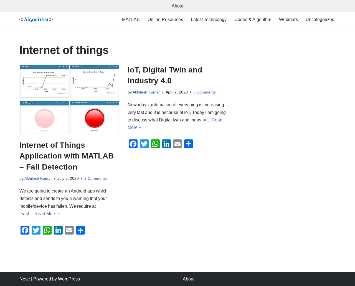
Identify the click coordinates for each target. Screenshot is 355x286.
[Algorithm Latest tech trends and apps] (36, 19)
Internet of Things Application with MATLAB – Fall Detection (66, 156)
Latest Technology (209, 19)
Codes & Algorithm (252, 19)
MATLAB (131, 19)
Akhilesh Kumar (38, 178)
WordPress (69, 279)
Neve (24, 279)
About (177, 6)
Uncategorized (320, 19)
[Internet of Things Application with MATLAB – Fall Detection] (69, 99)
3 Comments (204, 92)
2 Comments (95, 178)
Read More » (47, 213)
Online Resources (165, 19)
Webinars (288, 19)
